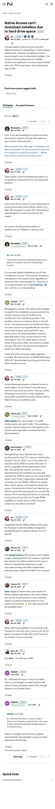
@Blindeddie (11, 421)
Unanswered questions (27, 780)
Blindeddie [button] (15, 128)
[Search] (46, 4)
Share (8, 75)
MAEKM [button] (14, 672)
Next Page (18, 757)
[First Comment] (32, 37)
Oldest (15, 116)
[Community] (9, 4)
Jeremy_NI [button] (15, 413)
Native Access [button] (11, 93)
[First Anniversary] (28, 37)
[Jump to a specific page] (48, 121)
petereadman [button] (16, 447)
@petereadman (16, 555)
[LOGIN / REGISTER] (51, 4)
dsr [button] (12, 37)
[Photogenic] (25, 37)
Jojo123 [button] (14, 301)
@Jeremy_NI (40, 284)
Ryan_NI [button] (14, 651)
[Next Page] (44, 121)
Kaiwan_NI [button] (44, 39)
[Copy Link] (12, 43)
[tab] (7, 105)
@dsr (7, 591)
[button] (7, 37)
